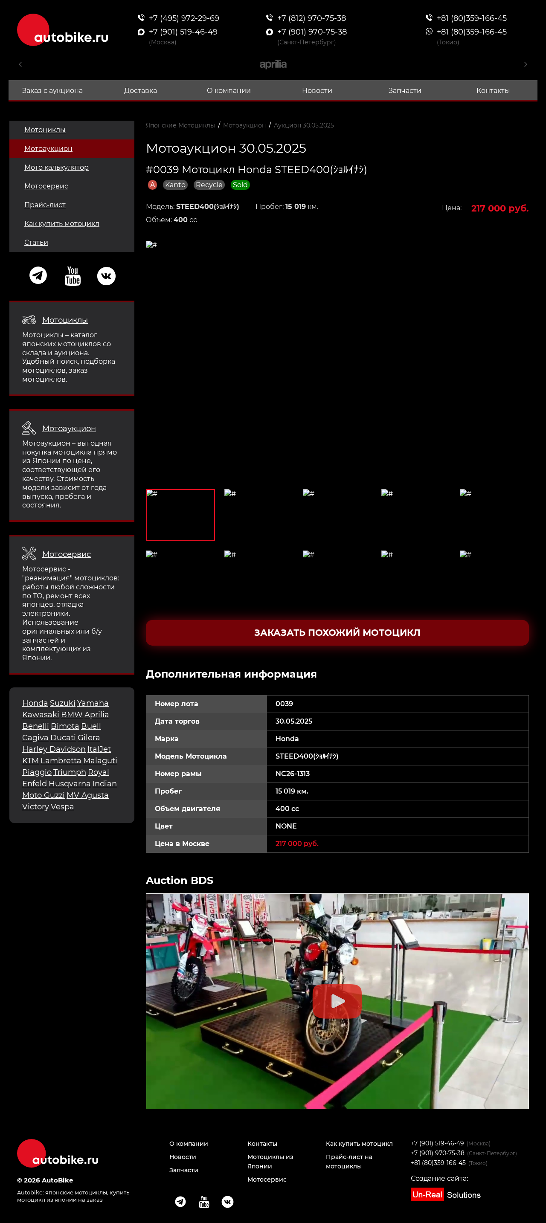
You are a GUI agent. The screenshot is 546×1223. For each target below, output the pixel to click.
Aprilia (96, 714)
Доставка (140, 91)
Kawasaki (40, 714)
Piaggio (37, 772)
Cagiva (35, 737)
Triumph (69, 772)
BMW (72, 714)
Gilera (89, 737)
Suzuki (63, 703)
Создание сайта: (439, 1178)
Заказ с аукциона (52, 91)
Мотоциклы (45, 130)
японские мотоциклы (76, 1192)
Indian (105, 783)
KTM (30, 760)
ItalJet (99, 749)
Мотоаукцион (48, 149)
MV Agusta (88, 795)
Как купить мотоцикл (61, 224)
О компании (229, 91)
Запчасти (405, 91)
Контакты (493, 91)
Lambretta (61, 760)
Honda (35, 703)
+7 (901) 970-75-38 (438, 1153)
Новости (317, 91)
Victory (35, 806)
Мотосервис (46, 186)
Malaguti (100, 760)
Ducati (63, 737)
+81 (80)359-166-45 (438, 1163)
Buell (91, 726)
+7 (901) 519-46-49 (437, 1143)
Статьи (36, 242)
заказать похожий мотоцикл (337, 632)
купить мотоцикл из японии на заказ (73, 1196)
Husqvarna (70, 783)
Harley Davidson (54, 749)
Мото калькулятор (56, 167)
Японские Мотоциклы (180, 125)
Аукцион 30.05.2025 (304, 125)
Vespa (62, 806)
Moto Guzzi (43, 795)
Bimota (65, 726)
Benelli (35, 726)
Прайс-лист (45, 205)
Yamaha (93, 703)
